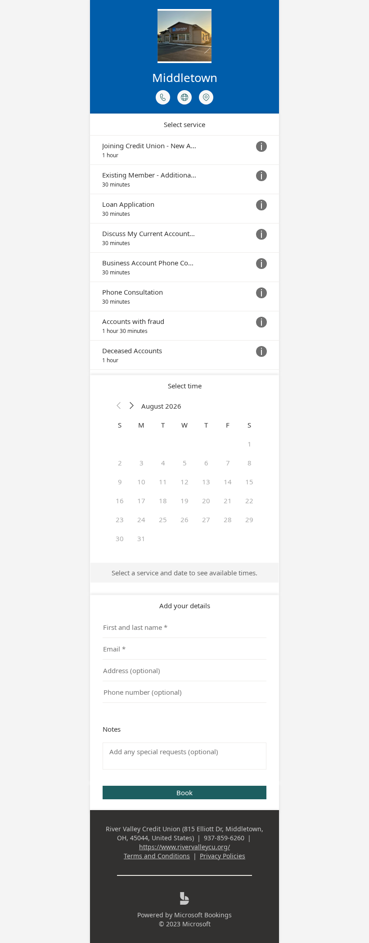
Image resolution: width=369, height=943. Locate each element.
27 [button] (206, 519)
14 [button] (228, 481)
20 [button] (206, 500)
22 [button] (249, 500)
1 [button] (250, 443)
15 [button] (249, 481)
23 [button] (120, 519)
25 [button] (163, 519)
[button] (118, 405)
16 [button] (120, 500)
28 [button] (228, 519)
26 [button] (184, 519)
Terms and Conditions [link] (157, 856)
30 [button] (120, 538)
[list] (184, 252)
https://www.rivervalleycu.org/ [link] (184, 847)
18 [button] (163, 500)
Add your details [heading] (184, 605)
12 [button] (184, 481)
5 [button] (185, 462)
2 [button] (120, 462)
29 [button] (249, 519)
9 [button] (120, 481)
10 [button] (141, 481)
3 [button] (142, 462)
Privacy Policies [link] (222, 856)
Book (184, 792)
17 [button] (141, 500)
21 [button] (228, 500)
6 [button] (206, 462)
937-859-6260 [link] (224, 838)
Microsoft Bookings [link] (203, 915)
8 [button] (250, 462)
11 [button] (163, 481)
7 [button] (228, 462)
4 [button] (163, 462)
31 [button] (141, 538)
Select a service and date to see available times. (184, 572)
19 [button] (184, 500)
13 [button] (206, 481)
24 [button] (141, 519)
